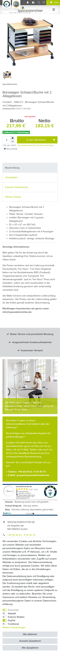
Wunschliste (11, 149)
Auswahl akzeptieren (30, 641)
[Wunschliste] (44, 2)
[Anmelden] (28, 2)
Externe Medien (16, 617)
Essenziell (13, 610)
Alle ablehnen (30, 634)
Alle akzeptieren (30, 647)
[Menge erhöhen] (12, 138)
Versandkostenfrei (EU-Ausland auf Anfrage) (35, 145)
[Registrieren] (33, 2)
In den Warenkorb (36, 139)
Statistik (12, 613)
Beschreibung (12, 167)
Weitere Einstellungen (14, 627)
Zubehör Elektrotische (16, 187)
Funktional (13, 624)
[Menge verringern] (12, 141)
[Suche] (39, 2)
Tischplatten (11, 177)
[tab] (30, 168)
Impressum (8, 597)
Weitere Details (13, 196)
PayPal (11, 620)
